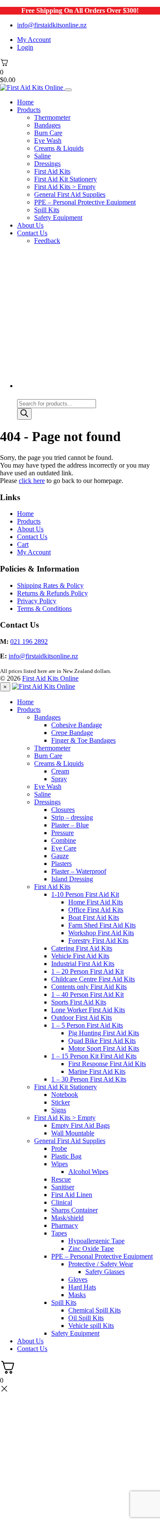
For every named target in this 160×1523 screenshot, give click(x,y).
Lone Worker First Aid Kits (88, 1009)
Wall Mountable (72, 1133)
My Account (34, 39)
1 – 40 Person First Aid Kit (87, 994)
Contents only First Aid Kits (89, 986)
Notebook (64, 1094)
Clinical (61, 1202)
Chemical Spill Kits (94, 1310)
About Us (30, 225)
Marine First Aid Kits (96, 1071)
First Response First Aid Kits (107, 1063)
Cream (60, 771)
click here (32, 480)
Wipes (59, 1163)
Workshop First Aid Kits (101, 932)
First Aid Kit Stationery (65, 179)
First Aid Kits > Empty (65, 186)
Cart (23, 544)
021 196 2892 (29, 641)
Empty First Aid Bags (80, 1125)
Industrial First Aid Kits (82, 963)
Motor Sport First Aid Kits (103, 1048)
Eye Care (63, 848)
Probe (59, 1148)
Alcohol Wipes (88, 1171)
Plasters (61, 863)
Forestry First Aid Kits (98, 940)
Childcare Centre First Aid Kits (93, 979)
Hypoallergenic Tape (96, 1240)
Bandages (47, 125)
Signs (58, 1110)
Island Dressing (72, 879)
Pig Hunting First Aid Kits (103, 1033)
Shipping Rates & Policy (50, 585)
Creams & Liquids (59, 148)
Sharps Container (74, 1210)
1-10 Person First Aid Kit (85, 894)
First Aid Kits (52, 171)
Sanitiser (62, 1187)
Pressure (62, 832)
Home (25, 102)
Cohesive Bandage (76, 725)
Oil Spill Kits (86, 1318)
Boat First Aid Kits (93, 917)
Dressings (47, 163)
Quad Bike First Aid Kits (102, 1040)
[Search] (24, 414)
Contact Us (32, 233)
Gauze (60, 855)
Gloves (77, 1279)
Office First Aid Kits (95, 909)
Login (25, 47)
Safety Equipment (58, 217)
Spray (59, 778)
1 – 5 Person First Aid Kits (87, 1025)
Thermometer (52, 117)
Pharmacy (64, 1225)
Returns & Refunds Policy (52, 593)
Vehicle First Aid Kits (80, 956)
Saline (42, 156)
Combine (63, 840)
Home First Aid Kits (95, 902)
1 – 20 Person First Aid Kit (87, 971)
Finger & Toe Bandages (83, 740)
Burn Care (48, 132)
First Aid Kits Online (50, 678)
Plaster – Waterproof (78, 871)
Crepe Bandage (72, 732)
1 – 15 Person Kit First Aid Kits (94, 1056)
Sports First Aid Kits (78, 1002)
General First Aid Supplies (69, 194)
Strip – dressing (72, 817)
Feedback (47, 240)
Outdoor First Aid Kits (81, 1017)
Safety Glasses (105, 1271)
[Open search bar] (21, 395)
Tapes (59, 1233)
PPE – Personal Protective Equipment (85, 202)
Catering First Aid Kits (81, 948)
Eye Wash (47, 140)
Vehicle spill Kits (91, 1325)
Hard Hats (82, 1287)
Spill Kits (46, 209)
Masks (77, 1294)
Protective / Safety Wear (100, 1264)
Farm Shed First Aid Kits (102, 925)
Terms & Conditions (44, 608)
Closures (63, 809)
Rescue (61, 1179)
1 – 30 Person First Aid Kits (88, 1079)
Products (29, 109)
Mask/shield (67, 1217)
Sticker (60, 1102)
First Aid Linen (71, 1194)
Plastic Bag (66, 1156)
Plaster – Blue (70, 825)
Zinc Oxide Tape (91, 1248)
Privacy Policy (36, 600)
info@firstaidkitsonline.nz (52, 25)
